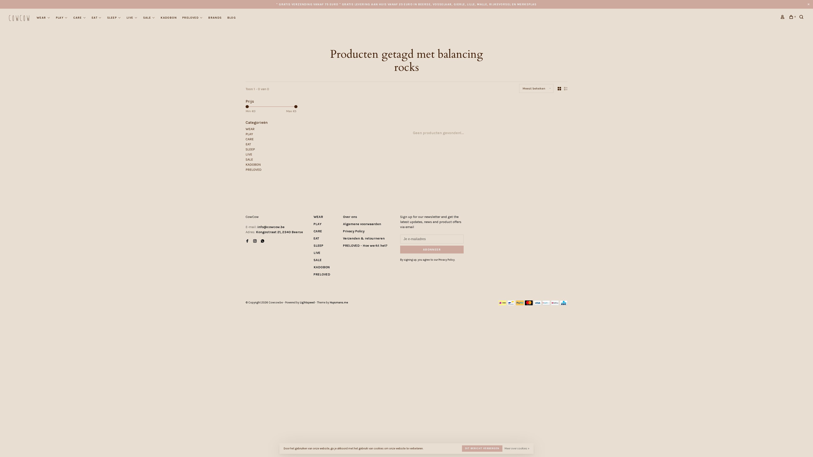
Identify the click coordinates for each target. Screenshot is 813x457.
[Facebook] (247, 241)
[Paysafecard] (546, 304)
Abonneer (432, 249)
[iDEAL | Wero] (502, 304)
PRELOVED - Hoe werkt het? (365, 246)
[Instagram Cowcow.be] (255, 241)
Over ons (350, 217)
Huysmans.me (339, 302)
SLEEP (112, 17)
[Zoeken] (802, 17)
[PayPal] (520, 304)
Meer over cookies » (517, 448)
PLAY (60, 17)
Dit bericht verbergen (482, 448)
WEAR (41, 17)
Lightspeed (307, 302)
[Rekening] (783, 17)
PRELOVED (190, 17)
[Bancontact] (511, 304)
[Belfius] (555, 304)
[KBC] (563, 304)
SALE (147, 17)
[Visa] (538, 304)
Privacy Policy (354, 231)
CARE (77, 17)
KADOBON (169, 17)
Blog (231, 17)
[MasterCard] (529, 304)
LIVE (130, 17)
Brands (215, 17)
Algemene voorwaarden (362, 224)
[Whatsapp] (262, 241)
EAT (94, 17)
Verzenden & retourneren (364, 238)
